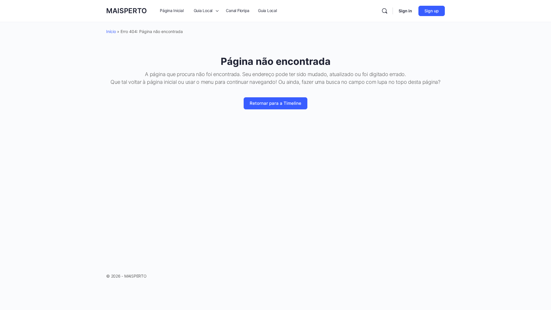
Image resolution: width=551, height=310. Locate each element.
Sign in (405, 10)
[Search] (384, 10)
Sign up (431, 10)
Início (111, 31)
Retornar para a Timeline (275, 103)
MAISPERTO (126, 11)
